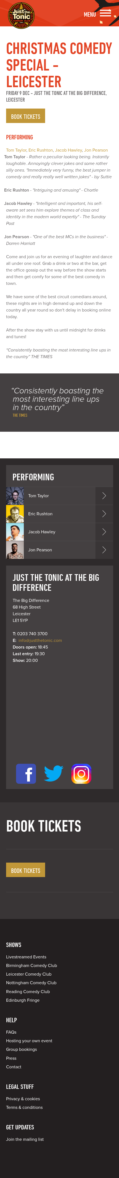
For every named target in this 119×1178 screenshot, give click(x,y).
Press (11, 1058)
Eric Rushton (41, 150)
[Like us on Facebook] (26, 785)
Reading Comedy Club (28, 991)
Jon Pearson (96, 150)
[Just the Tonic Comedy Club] (21, 21)
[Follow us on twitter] (53, 785)
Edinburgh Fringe (23, 1000)
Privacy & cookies (23, 1099)
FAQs (11, 1032)
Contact (13, 1067)
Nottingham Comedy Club (31, 983)
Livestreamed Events (26, 957)
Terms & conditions (24, 1107)
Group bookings (21, 1049)
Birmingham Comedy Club (31, 965)
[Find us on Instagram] (81, 785)
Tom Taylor (16, 150)
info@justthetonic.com (40, 640)
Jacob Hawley (68, 150)
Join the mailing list (25, 1139)
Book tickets (25, 116)
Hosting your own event (29, 1041)
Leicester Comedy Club (28, 974)
